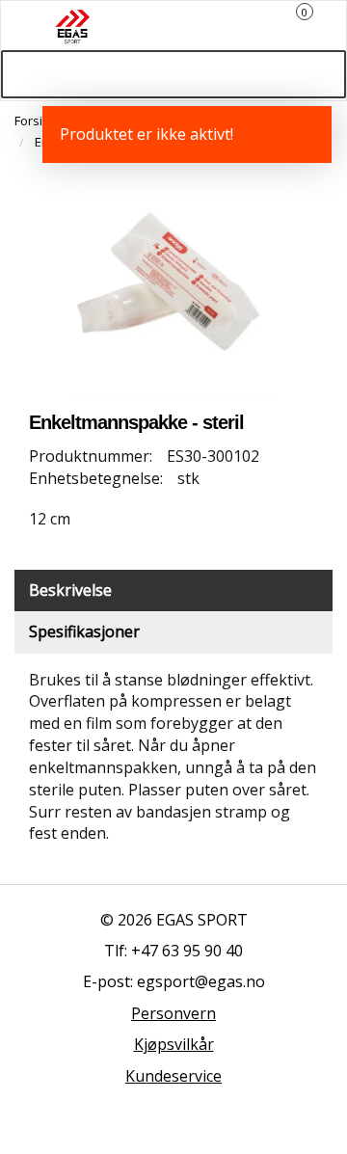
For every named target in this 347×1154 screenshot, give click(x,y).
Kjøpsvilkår (174, 1044)
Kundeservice (173, 1076)
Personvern (173, 1013)
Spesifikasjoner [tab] (84, 631)
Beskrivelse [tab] (70, 590)
